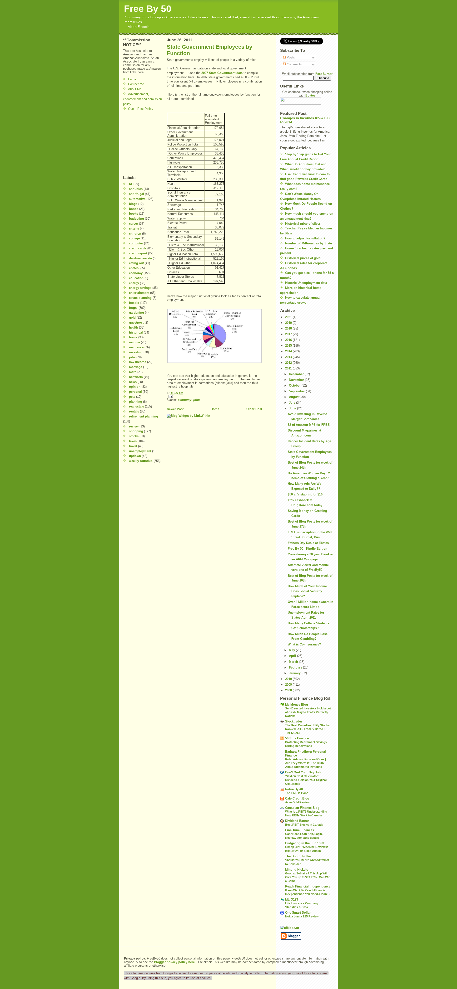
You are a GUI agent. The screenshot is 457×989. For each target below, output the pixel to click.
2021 (289, 317)
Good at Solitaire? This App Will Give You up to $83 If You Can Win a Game (307, 877)
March (294, 662)
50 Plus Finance (297, 738)
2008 (289, 690)
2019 (289, 323)
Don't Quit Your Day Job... (304, 772)
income (134, 342)
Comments (294, 64)
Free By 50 (147, 9)
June (293, 408)
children (135, 233)
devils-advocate (140, 258)
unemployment (140, 451)
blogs (133, 204)
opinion (134, 386)
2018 (289, 328)
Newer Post (175, 409)
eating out (136, 263)
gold (132, 317)
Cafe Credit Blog (297, 798)
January (295, 673)
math (132, 372)
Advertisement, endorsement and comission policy (142, 99)
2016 (289, 340)
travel (133, 446)
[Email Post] (214, 396)
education (136, 278)
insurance (136, 347)
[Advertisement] (137, 143)
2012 (289, 362)
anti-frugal (136, 194)
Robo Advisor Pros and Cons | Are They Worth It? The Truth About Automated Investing (305, 763)
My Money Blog (296, 704)
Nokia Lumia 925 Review (301, 916)
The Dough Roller (298, 856)
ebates (134, 268)
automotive (137, 199)
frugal (133, 308)
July (292, 402)
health (133, 327)
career (133, 223)
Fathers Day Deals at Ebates (308, 543)
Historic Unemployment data (306, 283)
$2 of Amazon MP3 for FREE (309, 425)
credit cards (137, 248)
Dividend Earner (297, 821)
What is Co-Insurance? (304, 644)
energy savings (140, 288)
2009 (289, 684)
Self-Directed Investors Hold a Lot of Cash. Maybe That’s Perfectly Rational (308, 712)
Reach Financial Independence (307, 886)
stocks (134, 436)
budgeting (136, 218)
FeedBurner (324, 74)
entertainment (139, 293)
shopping (136, 431)
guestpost (136, 322)
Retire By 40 (294, 789)
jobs (132, 357)
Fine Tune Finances (299, 830)
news (133, 382)
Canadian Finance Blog (302, 808)
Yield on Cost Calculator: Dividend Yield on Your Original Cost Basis (306, 780)
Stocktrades (294, 721)
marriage (135, 367)
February (296, 667)
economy (136, 273)
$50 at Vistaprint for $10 (305, 494)
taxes (133, 441)
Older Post (254, 409)
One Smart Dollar (298, 912)
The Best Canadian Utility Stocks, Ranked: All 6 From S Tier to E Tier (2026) (307, 729)
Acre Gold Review (297, 802)
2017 (289, 334)
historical (136, 332)
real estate (136, 406)
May (292, 650)
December (297, 374)
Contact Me (136, 84)
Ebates (310, 95)
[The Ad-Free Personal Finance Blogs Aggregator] (307, 927)
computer (136, 243)
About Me (134, 89)
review (134, 426)
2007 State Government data (222, 73)
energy (134, 283)
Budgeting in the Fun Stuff (304, 843)
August (294, 397)
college (134, 238)
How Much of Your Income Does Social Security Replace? (307, 591)
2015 (289, 345)
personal (135, 391)
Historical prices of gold (303, 258)
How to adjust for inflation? (305, 238)
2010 (289, 679)
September (297, 391)
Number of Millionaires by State (308, 243)
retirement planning (143, 416)
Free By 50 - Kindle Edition (307, 548)
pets (132, 396)
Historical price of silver (302, 223)
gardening (136, 312)
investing (136, 352)
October (295, 385)
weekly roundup (141, 461)
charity (134, 228)
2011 (289, 368)
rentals (134, 411)
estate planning (140, 298)
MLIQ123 (291, 899)
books (133, 213)
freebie (134, 303)
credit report (138, 253)
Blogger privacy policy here (174, 962)
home (133, 337)
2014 (289, 351)
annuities (136, 189)
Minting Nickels (296, 869)
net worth (136, 377)
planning (135, 401)
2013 (289, 357)
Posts (290, 57)
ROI (131, 184)
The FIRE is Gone (296, 793)
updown (135, 456)
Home (132, 79)
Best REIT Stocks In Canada (304, 824)
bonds (133, 209)
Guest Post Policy (140, 109)
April (293, 656)
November (297, 380)
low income (137, 362)
